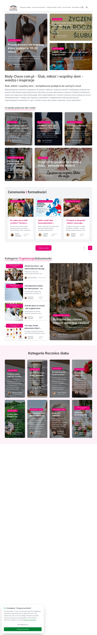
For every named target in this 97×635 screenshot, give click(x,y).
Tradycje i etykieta (58, 48)
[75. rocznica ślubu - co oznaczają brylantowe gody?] (82, 379)
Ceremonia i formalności (38, 7)
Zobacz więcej (43, 248)
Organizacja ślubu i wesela (54, 7)
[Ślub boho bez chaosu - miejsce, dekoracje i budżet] (71, 301)
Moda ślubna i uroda (77, 7)
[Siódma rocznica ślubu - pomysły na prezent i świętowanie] (37, 379)
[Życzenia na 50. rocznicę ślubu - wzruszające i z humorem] (60, 379)
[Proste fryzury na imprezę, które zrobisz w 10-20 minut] (26, 42)
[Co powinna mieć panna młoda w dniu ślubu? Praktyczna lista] (37, 419)
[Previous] (84, 248)
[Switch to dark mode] (86, 7)
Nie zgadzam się (23, 624)
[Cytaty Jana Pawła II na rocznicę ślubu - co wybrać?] (15, 419)
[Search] (82, 7)
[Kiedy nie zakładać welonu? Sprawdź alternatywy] (60, 419)
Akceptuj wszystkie (23, 629)
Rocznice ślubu (67, 7)
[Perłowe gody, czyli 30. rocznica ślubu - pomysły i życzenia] (15, 379)
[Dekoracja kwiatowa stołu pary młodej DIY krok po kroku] (82, 419)
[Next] (90, 248)
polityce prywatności (29, 620)
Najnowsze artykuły (25, 7)
